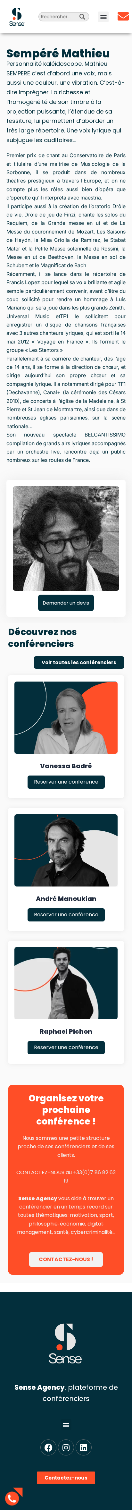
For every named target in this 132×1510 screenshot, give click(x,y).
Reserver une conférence (66, 781)
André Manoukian (66, 898)
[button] (103, 17)
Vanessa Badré (66, 765)
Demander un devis (66, 602)
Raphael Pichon (66, 1031)
